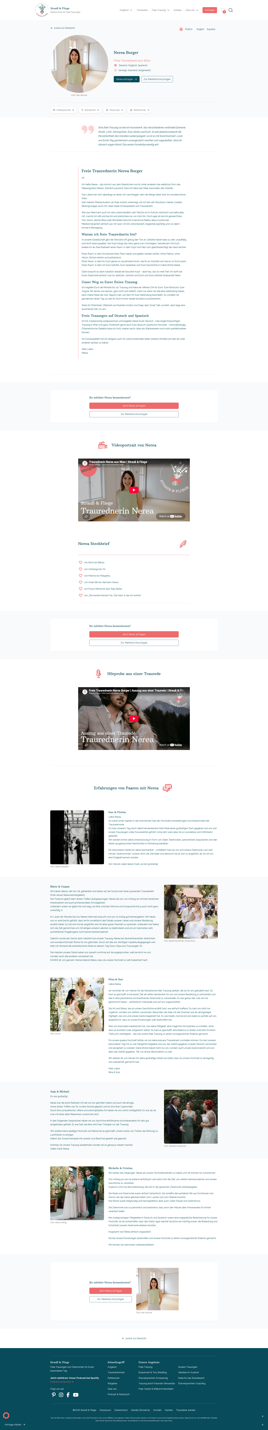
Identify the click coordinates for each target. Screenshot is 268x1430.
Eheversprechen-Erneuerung (153, 1378)
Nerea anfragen (124, 79)
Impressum (105, 1410)
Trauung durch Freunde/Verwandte (156, 1383)
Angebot (124, 10)
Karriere (177, 10)
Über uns (190, 10)
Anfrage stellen (13, 1424)
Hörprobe (114, 110)
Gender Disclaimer (140, 1410)
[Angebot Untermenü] (131, 10)
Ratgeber (112, 1383)
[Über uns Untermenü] (197, 10)
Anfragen (210, 10)
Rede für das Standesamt (191, 1378)
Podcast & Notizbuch (119, 1394)
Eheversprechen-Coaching (191, 1383)
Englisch (132, 65)
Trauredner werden (185, 1410)
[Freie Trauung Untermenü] (168, 10)
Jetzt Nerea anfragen (134, 405)
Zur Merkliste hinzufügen (157, 79)
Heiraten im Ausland (188, 1372)
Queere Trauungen (187, 1367)
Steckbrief (90, 110)
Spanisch (142, 65)
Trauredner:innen (116, 1372)
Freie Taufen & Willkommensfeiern (156, 1389)
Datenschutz (121, 1410)
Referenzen (139, 110)
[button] (6, 1415)
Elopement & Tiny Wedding (152, 1372)
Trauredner (142, 10)
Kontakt (157, 1410)
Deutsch (123, 65)
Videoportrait (63, 110)
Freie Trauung (159, 10)
